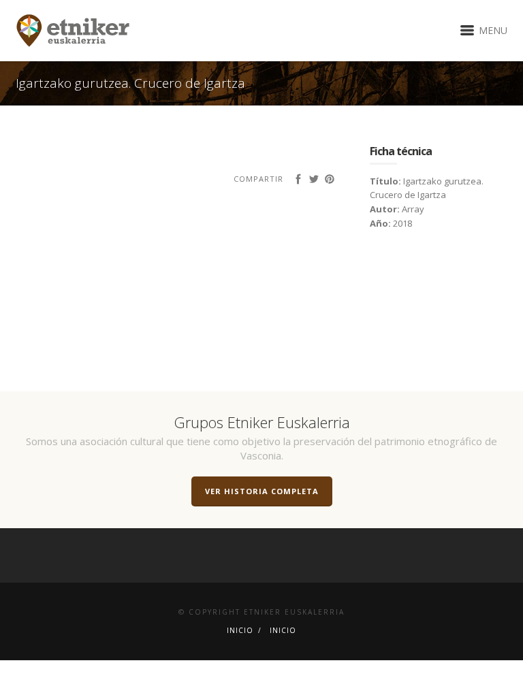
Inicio (240, 630)
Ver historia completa (262, 491)
